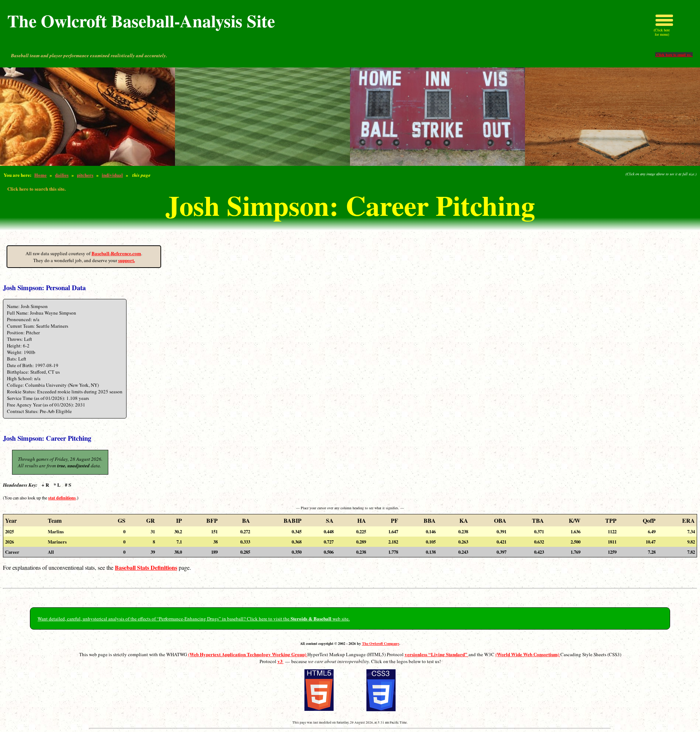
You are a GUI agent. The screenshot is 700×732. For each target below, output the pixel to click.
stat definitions (62, 497)
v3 (280, 661)
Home (40, 174)
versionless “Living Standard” (436, 654)
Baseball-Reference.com (116, 253)
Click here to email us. (674, 54)
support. (126, 260)
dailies (62, 174)
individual (112, 174)
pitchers (85, 174)
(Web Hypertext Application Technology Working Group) (247, 654)
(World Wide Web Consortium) (527, 654)
